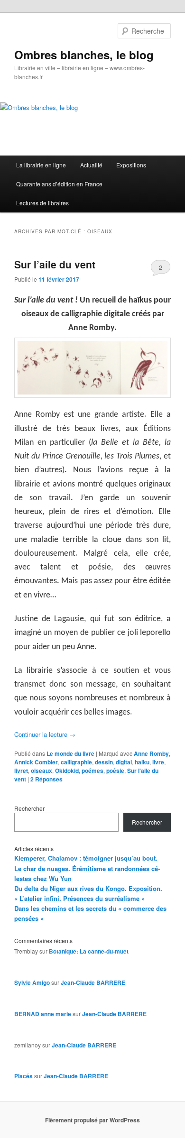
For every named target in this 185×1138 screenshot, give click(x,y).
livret (21, 770)
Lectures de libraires (42, 203)
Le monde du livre (70, 753)
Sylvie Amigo (32, 982)
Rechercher (29, 808)
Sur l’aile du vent (54, 264)
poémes (92, 770)
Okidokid (67, 770)
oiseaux (41, 770)
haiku (142, 762)
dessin (104, 762)
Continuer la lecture (44, 734)
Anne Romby (151, 753)
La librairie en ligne (41, 165)
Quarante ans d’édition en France (59, 184)
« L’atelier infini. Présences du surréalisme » (79, 898)
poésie (115, 770)
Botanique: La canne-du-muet (89, 951)
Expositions (131, 165)
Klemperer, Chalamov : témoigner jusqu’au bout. (85, 858)
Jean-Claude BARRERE (93, 982)
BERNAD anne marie (42, 1014)
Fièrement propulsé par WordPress (92, 1120)
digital (124, 762)
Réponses (46, 779)
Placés (23, 1076)
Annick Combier (36, 762)
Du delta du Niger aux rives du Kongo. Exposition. (88, 888)
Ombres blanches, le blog (84, 54)
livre (158, 762)
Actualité (91, 165)
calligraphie (76, 762)
